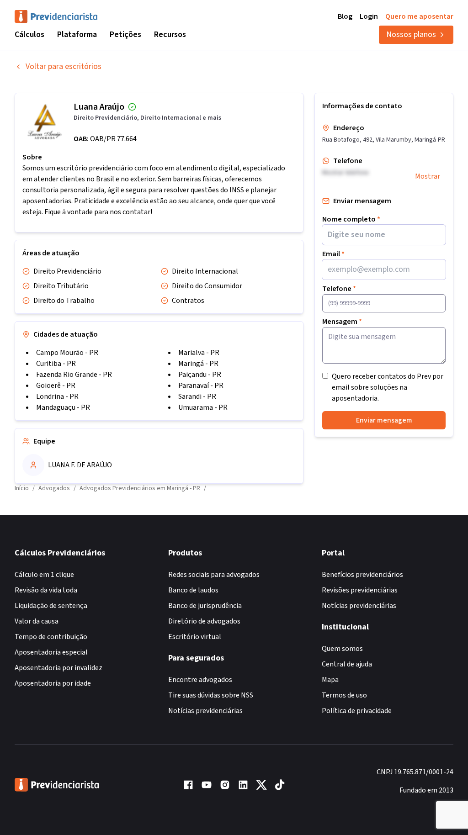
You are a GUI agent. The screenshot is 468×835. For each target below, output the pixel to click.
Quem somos (342, 649)
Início (22, 488)
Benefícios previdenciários (362, 575)
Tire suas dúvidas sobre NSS (210, 695)
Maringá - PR (198, 364)
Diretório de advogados (204, 621)
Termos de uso (344, 695)
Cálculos (29, 34)
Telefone (339, 289)
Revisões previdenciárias (360, 590)
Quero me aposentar (419, 16)
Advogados (54, 488)
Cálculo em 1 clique (44, 575)
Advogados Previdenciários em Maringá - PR (140, 488)
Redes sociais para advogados (214, 575)
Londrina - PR (57, 396)
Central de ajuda (347, 664)
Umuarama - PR (203, 407)
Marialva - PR (198, 353)
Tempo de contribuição (51, 637)
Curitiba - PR (56, 364)
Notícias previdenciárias (205, 711)
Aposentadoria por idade (53, 683)
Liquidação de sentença (51, 606)
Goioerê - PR (55, 386)
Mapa (330, 680)
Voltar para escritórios (63, 66)
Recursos (170, 34)
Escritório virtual (194, 637)
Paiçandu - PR (199, 375)
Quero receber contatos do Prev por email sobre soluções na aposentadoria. (387, 387)
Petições (125, 34)
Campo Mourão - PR (67, 353)
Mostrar (427, 176)
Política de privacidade (357, 711)
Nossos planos (411, 34)
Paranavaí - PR (200, 386)
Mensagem (342, 322)
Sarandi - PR (197, 396)
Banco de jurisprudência (205, 606)
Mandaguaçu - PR (63, 407)
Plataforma (77, 34)
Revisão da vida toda (46, 590)
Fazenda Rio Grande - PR (74, 375)
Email (333, 254)
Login (369, 16)
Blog (345, 16)
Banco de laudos (193, 590)
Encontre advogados (200, 680)
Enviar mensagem (384, 420)
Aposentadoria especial (51, 652)
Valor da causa (36, 621)
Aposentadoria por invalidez (58, 668)
